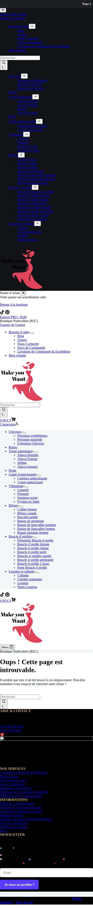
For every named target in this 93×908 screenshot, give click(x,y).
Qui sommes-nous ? (13, 780)
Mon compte (17, 355)
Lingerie (23, 490)
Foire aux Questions (13, 823)
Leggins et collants (21, 571)
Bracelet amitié (27, 517)
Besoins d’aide (19, 332)
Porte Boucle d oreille (32, 567)
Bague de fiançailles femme (36, 529)
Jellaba (22, 463)
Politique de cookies (13, 827)
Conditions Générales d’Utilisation (23, 772)
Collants (23, 575)
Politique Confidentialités (17, 803)
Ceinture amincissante (32, 478)
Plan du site (24, 902)
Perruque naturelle (29, 439)
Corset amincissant (30, 482)
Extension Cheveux (30, 443)
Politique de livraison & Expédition (24, 792)
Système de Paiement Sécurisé (20, 807)
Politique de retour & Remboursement (26, 819)
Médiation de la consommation (21, 796)
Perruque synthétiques (32, 435)
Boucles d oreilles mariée (34, 556)
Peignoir (23, 494)
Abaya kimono (27, 466)
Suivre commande (12, 784)
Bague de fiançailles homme (36, 525)
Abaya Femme (27, 459)
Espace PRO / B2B (13, 317)
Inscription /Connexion (15, 788)
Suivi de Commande (31, 347)
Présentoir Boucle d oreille (35, 540)
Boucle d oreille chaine (33, 548)
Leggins (22, 583)
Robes (13, 447)
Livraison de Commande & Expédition (43, 351)
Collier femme (27, 509)
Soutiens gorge (27, 497)
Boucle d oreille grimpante (35, 560)
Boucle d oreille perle (31, 552)
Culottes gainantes (29, 579)
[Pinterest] (7, 313)
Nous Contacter (28, 344)
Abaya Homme (27, 455)
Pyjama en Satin (28, 501)
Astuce (22, 340)
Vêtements (16, 486)
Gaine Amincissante (22, 474)
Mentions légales (11, 815)
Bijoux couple (27, 513)
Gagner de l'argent (12, 325)
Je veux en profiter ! (19, 884)
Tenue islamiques (20, 451)
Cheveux (15, 432)
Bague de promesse (30, 521)
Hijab (12, 470)
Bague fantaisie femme (32, 532)
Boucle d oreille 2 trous (33, 563)
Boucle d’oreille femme (33, 544)
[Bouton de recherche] (4, 412)
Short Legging (27, 587)
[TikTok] (2, 313)
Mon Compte (9, 776)
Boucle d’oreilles (20, 536)
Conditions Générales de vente (21, 811)
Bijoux (13, 505)
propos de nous (12, 726)
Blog (20, 336)
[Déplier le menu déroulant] (32, 333)
